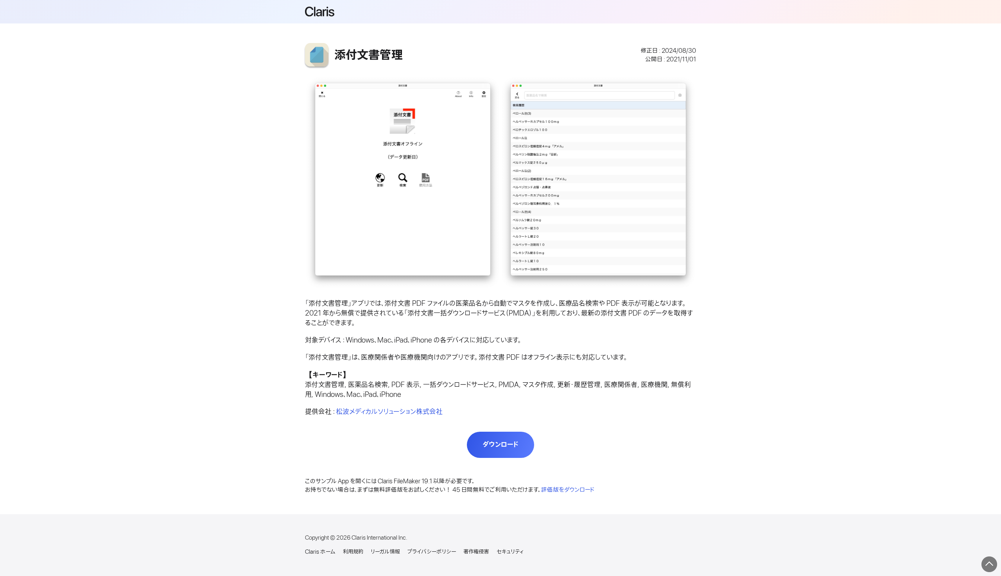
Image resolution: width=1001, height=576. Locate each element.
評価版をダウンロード (567, 490)
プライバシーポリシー (431, 551)
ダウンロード (500, 444)
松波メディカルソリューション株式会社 (389, 411)
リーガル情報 (385, 551)
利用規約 (353, 551)
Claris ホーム (320, 551)
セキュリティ (510, 551)
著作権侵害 (476, 551)
